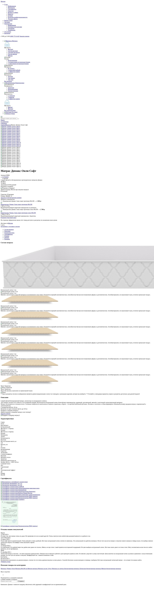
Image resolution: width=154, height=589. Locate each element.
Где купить (7, 31)
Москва (10, 223)
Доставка (7, 22)
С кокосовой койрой (14, 70)
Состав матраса (9, 229)
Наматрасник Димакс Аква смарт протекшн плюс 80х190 (18, 213)
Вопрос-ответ (8, 20)
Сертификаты (12, 9)
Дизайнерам (11, 30)
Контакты (7, 33)
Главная (3, 125)
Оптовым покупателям (15, 27)
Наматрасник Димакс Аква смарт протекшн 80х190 (16, 204)
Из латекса (11, 68)
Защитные (11, 87)
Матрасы (8, 125)
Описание (7, 231)
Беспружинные (12, 60)
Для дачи (10, 79)
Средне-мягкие (12, 54)
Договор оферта (13, 19)
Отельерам (11, 28)
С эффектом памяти (14, 71)
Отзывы (10, 15)
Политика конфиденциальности (17, 17)
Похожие (7, 239)
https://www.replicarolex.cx (8, 570)
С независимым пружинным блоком (19, 62)
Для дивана (11, 78)
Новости (10, 14)
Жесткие (10, 49)
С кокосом (11, 97)
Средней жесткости (14, 52)
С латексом (11, 95)
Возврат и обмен (13, 12)
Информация (12, 6)
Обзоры (6, 237)
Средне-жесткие (13, 51)
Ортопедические (13, 91)
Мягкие (10, 55)
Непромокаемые (13, 89)
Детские (10, 76)
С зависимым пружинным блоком (18, 63)
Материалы (11, 7)
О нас (6, 4)
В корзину (4, 217)
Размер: (3, 196)
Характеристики (9, 232)
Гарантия (10, 11)
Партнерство (8, 23)
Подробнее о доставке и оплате (10, 226)
